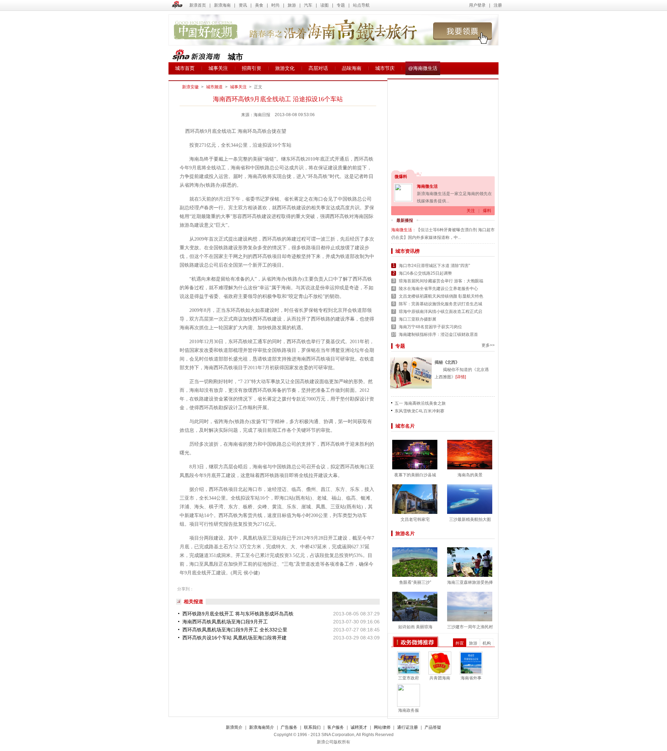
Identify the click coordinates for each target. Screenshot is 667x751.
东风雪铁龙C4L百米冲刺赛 (419, 411)
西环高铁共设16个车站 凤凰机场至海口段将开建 (234, 637)
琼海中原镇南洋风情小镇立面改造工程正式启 (440, 311)
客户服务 (335, 727)
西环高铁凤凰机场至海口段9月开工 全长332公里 (234, 629)
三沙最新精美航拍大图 (470, 519)
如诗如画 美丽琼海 (415, 626)
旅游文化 (285, 68)
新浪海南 (222, 5)
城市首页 (185, 68)
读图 (324, 5)
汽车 (308, 5)
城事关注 (218, 68)
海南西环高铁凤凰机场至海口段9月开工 (225, 621)
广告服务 (289, 727)
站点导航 (361, 5)
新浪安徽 (190, 86)
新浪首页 (197, 5)
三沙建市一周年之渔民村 (470, 626)
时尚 (275, 5)
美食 (259, 5)
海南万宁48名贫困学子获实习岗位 (430, 326)
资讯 (243, 5)
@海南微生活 (422, 68)
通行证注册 (407, 727)
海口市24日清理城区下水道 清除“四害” (434, 265)
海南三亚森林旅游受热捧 (470, 582)
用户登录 (477, 5)
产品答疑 (433, 727)
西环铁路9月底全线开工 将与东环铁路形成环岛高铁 (238, 613)
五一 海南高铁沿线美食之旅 (420, 403)
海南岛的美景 (470, 475)
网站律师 (382, 727)
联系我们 (312, 727)
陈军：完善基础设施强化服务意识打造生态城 (440, 303)
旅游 (292, 5)
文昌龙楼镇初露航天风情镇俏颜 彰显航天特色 (441, 296)
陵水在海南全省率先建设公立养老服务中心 (438, 288)
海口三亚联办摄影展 (417, 319)
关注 (471, 210)
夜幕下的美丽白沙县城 (415, 475)
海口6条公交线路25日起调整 (425, 273)
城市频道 (214, 86)
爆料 (487, 210)
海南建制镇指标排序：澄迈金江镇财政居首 (438, 334)
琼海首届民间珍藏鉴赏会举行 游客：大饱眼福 (441, 280)
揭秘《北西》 (447, 362)
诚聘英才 (359, 727)
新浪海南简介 (261, 727)
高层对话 (318, 68)
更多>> (488, 345)
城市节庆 (385, 68)
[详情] (460, 376)
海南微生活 (427, 186)
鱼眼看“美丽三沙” (415, 582)
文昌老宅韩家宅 (415, 519)
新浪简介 (234, 727)
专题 (341, 5)
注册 (498, 5)
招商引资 (251, 68)
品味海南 (351, 68)
